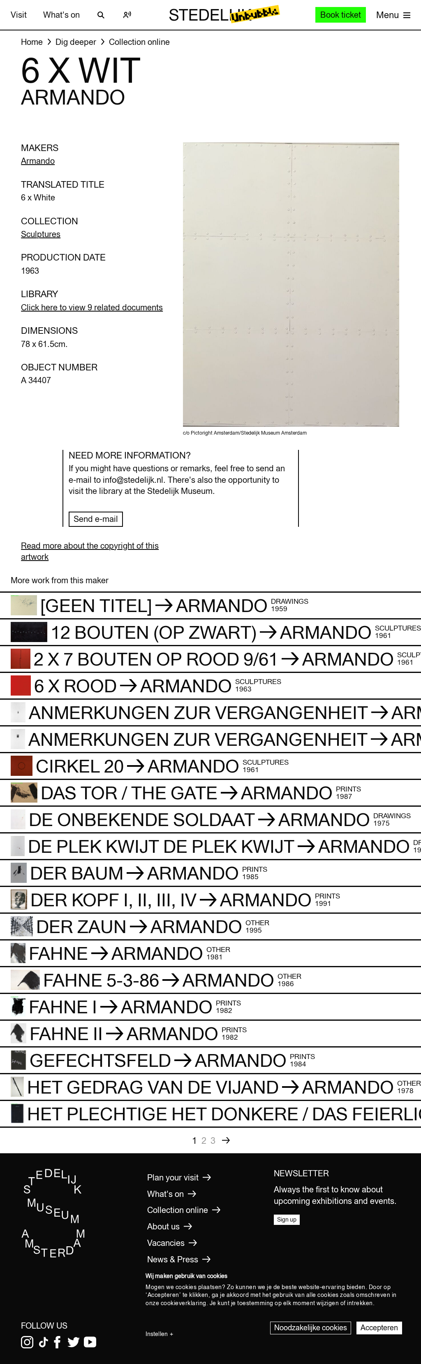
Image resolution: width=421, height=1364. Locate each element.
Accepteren (379, 1327)
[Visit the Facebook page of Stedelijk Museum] (57, 1342)
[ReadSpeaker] (127, 15)
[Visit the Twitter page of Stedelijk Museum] (73, 1342)
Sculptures (40, 234)
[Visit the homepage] (53, 1255)
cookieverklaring (183, 1303)
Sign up (286, 1219)
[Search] (101, 15)
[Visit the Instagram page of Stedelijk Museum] (27, 1342)
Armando (38, 160)
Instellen (157, 1334)
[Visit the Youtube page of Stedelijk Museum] (90, 1342)
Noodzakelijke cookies (310, 1327)
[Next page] (226, 1140)
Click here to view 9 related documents (92, 307)
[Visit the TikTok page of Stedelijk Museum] (43, 1342)
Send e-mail (96, 519)
